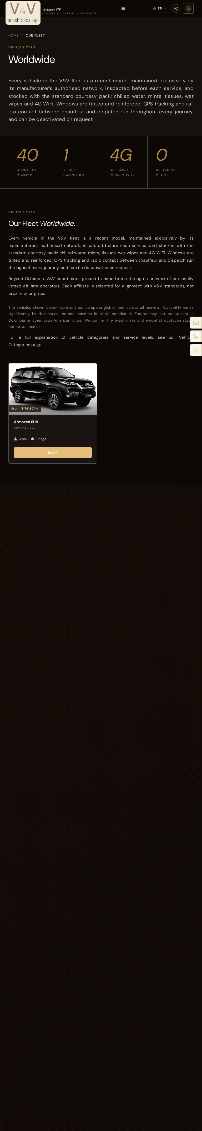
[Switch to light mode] (176, 8)
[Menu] (123, 8)
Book (53, 452)
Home (13, 35)
